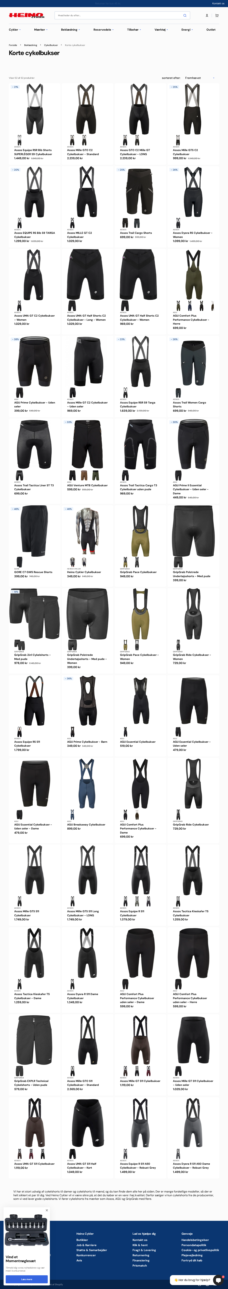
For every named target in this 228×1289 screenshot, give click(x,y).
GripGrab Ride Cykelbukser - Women (192, 657)
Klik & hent (140, 1245)
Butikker (82, 1240)
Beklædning (30, 45)
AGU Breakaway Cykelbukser (86, 824)
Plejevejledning (192, 1255)
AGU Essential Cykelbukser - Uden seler (192, 744)
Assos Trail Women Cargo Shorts (189, 404)
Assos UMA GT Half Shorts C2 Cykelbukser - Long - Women (86, 318)
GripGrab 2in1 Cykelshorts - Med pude (32, 657)
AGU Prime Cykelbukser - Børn (87, 742)
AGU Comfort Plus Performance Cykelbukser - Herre (191, 319)
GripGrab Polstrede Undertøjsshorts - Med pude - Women (87, 659)
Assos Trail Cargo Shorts (136, 233)
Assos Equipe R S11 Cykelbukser (132, 913)
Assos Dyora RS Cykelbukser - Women (193, 235)
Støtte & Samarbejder (91, 1250)
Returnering (141, 1255)
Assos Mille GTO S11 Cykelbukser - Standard (83, 1083)
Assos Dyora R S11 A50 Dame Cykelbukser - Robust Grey (191, 1166)
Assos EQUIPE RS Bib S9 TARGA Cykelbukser (34, 235)
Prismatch (140, 1265)
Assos (17, 147)
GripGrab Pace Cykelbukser (138, 572)
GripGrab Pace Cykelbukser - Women (139, 657)
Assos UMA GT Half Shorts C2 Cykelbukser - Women (139, 318)
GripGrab (124, 569)
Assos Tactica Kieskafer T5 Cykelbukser (190, 913)
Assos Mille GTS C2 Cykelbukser (185, 152)
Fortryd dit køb (192, 1260)
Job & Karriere (86, 1245)
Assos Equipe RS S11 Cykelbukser (27, 744)
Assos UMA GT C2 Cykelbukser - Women (34, 318)
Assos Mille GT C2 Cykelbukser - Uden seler (87, 404)
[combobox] (122, 15)
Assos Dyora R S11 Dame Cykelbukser (82, 996)
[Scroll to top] (4, 1284)
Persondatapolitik (194, 1245)
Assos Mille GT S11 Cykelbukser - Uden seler (193, 1083)
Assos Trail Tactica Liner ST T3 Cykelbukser (34, 487)
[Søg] (185, 15)
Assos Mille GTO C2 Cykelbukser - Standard (83, 152)
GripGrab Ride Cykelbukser (191, 824)
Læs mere (26, 1279)
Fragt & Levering (144, 1250)
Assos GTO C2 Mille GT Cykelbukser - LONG (135, 152)
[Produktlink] (34, 124)
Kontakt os (140, 1240)
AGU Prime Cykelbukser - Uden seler (34, 404)
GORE (17, 569)
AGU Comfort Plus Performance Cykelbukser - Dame (138, 828)
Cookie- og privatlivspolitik (200, 1250)
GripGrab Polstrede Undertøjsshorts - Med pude (191, 574)
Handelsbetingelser (195, 1240)
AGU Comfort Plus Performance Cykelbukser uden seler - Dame (137, 998)
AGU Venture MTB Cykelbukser (87, 485)
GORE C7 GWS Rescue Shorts (33, 572)
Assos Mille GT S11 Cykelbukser (140, 1081)
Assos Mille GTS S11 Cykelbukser (26, 913)
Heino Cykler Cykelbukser (84, 572)
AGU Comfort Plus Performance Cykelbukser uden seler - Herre (190, 998)
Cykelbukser (51, 45)
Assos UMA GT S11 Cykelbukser (34, 1164)
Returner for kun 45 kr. (108, 3)
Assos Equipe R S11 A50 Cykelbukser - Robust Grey (138, 1166)
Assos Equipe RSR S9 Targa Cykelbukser (137, 404)
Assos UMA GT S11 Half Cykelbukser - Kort (81, 1166)
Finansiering (141, 1260)
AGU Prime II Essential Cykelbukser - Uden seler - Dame (191, 489)
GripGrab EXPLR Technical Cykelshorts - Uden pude (31, 1083)
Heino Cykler (74, 569)
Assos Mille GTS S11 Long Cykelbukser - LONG (83, 913)
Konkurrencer (86, 1255)
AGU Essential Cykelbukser (138, 742)
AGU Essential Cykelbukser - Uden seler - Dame (33, 826)
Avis (79, 1260)
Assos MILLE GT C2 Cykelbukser (79, 235)
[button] (207, 15)
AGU (175, 312)
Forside (13, 45)
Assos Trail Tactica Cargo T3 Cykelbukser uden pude (138, 487)
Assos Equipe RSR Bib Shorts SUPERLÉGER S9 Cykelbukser (33, 152)
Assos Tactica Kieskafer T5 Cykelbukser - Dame (32, 996)
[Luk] (47, 1210)
